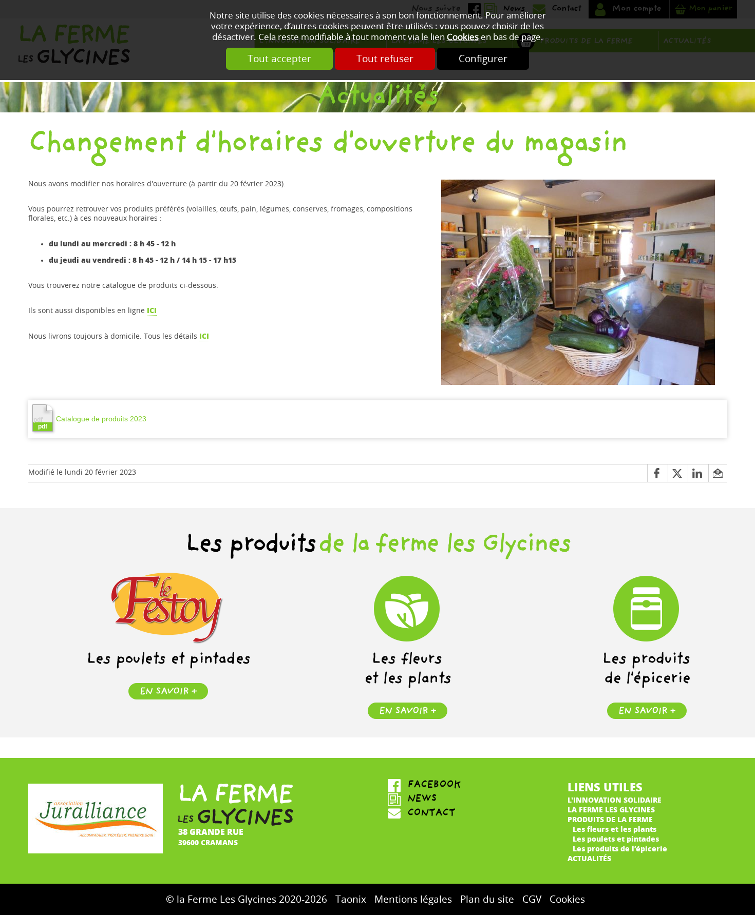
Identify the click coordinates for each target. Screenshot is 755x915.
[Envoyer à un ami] (717, 473)
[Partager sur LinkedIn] (698, 473)
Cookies (463, 37)
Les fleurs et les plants (614, 829)
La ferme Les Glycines (611, 809)
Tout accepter (279, 59)
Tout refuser (384, 59)
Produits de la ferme (610, 819)
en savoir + (168, 692)
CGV (531, 899)
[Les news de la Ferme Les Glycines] (467, 800)
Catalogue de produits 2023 (101, 419)
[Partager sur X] (678, 473)
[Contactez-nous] (467, 814)
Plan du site (487, 899)
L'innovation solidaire (615, 800)
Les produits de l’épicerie (620, 848)
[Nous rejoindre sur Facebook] (467, 785)
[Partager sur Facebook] (657, 473)
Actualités (589, 858)
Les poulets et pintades (616, 839)
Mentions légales (413, 899)
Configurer (483, 59)
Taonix (350, 899)
